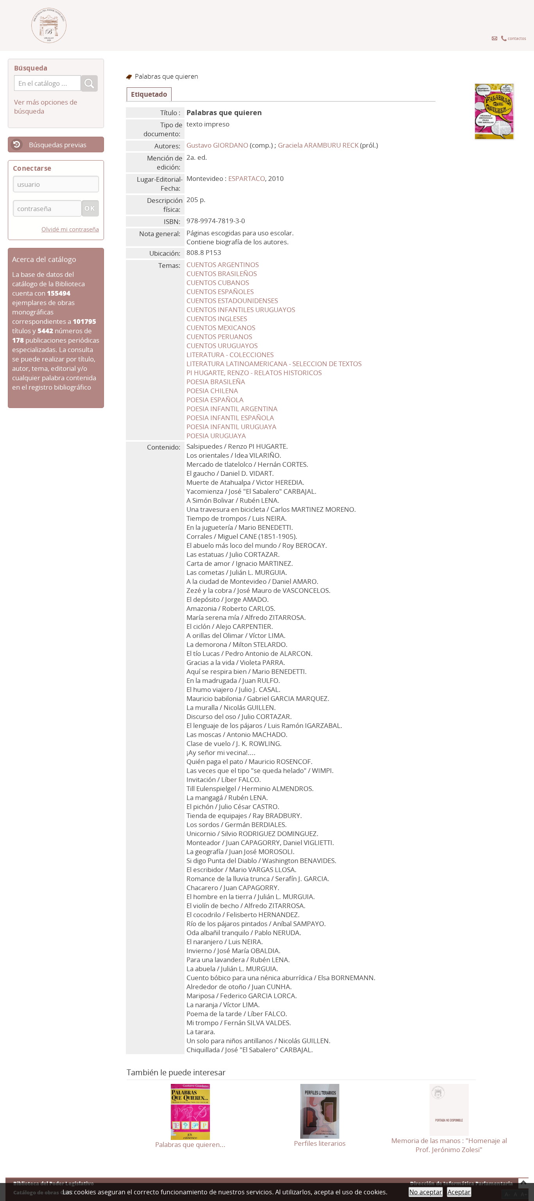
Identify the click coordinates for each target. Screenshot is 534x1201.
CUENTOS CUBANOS (217, 282)
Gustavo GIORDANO (217, 145)
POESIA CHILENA (212, 390)
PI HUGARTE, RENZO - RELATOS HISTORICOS (254, 372)
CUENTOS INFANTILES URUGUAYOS (240, 309)
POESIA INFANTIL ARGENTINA (232, 408)
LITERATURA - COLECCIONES (230, 354)
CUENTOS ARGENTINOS (222, 264)
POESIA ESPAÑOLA (215, 399)
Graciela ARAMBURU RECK (318, 145)
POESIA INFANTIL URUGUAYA (231, 426)
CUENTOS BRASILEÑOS (221, 273)
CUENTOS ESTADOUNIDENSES (232, 300)
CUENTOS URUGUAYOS (222, 345)
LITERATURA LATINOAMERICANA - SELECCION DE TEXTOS (274, 363)
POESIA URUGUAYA (216, 435)
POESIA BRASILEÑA (215, 381)
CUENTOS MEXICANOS (220, 327)
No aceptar (425, 1192)
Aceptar (459, 1192)
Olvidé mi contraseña (70, 229)
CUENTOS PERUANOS (219, 336)
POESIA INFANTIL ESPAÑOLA (230, 417)
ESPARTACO (246, 178)
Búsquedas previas (57, 144)
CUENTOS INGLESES (216, 318)
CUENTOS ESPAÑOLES (220, 291)
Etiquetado (149, 94)
